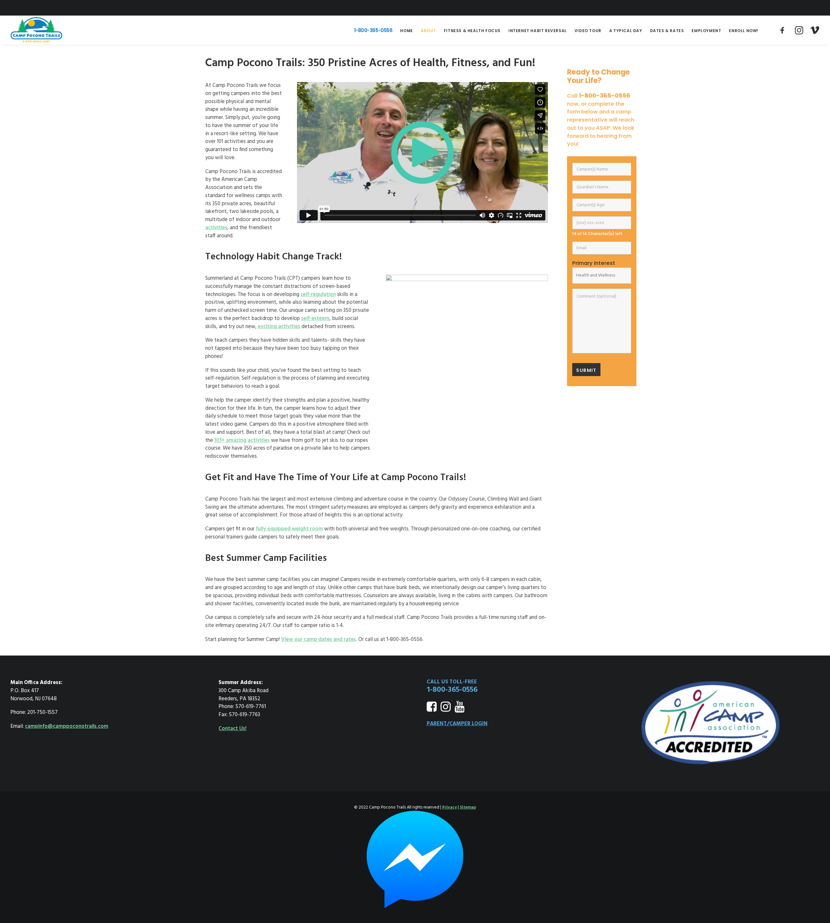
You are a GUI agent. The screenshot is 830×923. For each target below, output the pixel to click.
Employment (706, 30)
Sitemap (468, 807)
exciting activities (279, 327)
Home (406, 30)
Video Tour (588, 30)
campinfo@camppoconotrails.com (66, 726)
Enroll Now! (743, 30)
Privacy (449, 807)
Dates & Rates (667, 30)
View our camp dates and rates (318, 639)
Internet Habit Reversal (537, 30)
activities (216, 228)
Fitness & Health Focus (472, 30)
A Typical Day (625, 30)
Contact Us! (232, 729)
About (428, 30)
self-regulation (318, 294)
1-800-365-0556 (373, 30)
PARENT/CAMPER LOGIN (457, 724)
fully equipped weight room (289, 529)
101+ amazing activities (242, 440)
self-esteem (315, 318)
